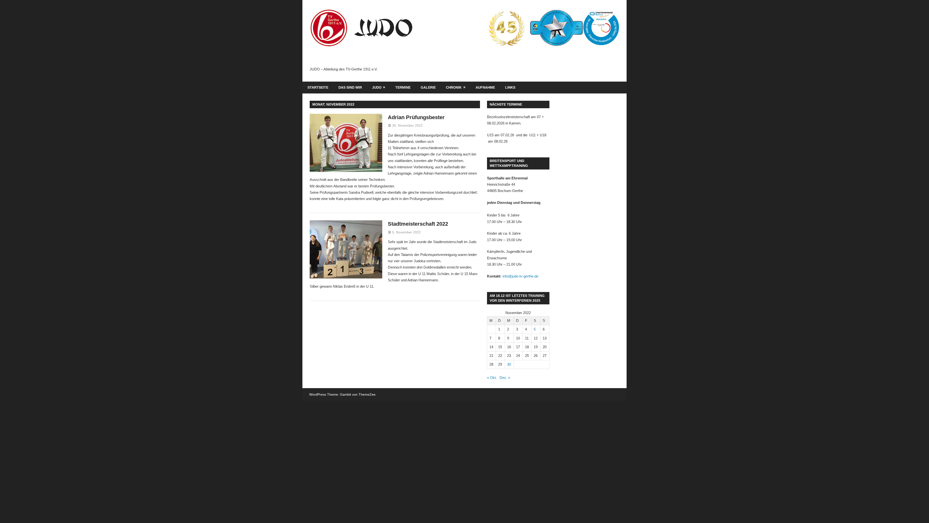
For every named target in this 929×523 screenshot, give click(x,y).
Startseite (317, 87)
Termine (403, 87)
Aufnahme (485, 87)
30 (509, 364)
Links (510, 87)
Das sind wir (350, 87)
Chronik (454, 87)
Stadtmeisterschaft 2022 (418, 224)
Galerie (428, 87)
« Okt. (492, 378)
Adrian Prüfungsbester (416, 117)
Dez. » (505, 378)
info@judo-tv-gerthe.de (520, 276)
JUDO (377, 87)
